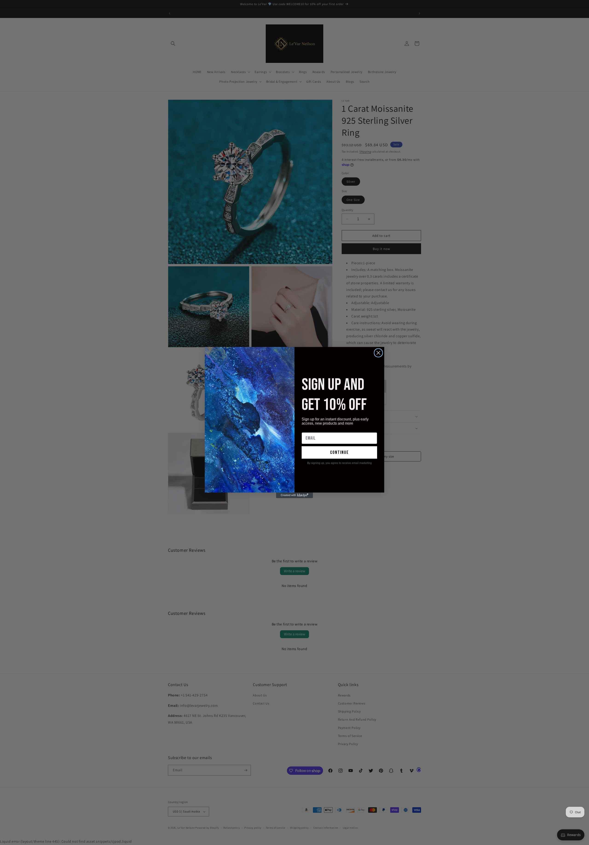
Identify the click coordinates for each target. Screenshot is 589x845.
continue (339, 452)
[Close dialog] (378, 353)
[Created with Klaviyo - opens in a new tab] (294, 495)
